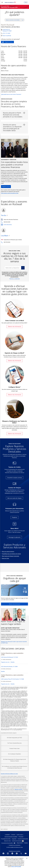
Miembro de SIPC (18, 789)
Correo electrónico (8, 224)
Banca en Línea (5, 558)
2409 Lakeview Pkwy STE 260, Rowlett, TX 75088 (12, 679)
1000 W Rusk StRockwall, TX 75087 (7, 30)
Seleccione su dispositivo (12, 268)
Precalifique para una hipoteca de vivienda (11, 553)
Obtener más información (14, 326)
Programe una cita (7, 42)
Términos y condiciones (14, 278)
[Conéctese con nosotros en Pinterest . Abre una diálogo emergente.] (17, 853)
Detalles (13, 662)
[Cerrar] (26, 858)
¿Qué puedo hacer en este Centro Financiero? (11, 94)
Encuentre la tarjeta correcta (14, 477)
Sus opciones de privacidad (7, 843)
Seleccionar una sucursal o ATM (9, 7)
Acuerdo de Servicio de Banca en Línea (9, 773)
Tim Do (3, 215)
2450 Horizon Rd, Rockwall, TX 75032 (9, 657)
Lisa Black (4, 236)
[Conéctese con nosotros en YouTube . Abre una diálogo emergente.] (25, 853)
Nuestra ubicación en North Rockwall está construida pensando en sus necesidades (14, 113)
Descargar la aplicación (14, 537)
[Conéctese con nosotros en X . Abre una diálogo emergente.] (21, 853)
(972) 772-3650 (6, 33)
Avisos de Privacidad (16, 866)
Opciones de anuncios (17, 840)
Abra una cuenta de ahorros (8, 551)
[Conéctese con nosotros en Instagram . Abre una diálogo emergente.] (8, 853)
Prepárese (14, 517)
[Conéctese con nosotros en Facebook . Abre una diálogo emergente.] (3, 853)
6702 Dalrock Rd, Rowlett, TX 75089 (9, 666)
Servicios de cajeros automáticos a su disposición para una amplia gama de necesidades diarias (14, 125)
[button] (2, 2)
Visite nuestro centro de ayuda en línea (9, 193)
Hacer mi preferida (7, 35)
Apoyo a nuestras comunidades (13, 20)
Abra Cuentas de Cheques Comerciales (10, 556)
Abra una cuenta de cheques (14, 498)
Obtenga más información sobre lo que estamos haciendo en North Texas (14, 642)
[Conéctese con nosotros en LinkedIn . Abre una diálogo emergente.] (12, 853)
